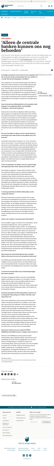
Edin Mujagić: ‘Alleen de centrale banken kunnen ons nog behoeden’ (31, 17)
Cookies (45, 448)
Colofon (33, 448)
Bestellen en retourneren (6, 424)
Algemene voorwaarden (23, 448)
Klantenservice (7, 412)
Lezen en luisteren (7, 427)
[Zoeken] (41, 6)
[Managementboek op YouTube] (27, 455)
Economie (14, 17)
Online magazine (7, 17)
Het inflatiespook (26, 59)
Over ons (5, 415)
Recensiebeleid (6, 432)
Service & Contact (36, 450)
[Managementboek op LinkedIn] (24, 455)
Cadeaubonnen (20, 420)
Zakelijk (18, 412)
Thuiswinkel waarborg (11, 448)
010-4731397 (50, 11)
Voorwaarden (6, 420)
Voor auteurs (6, 430)
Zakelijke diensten (20, 415)
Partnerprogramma (7, 435)
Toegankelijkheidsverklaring (24, 450)
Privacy (38, 448)
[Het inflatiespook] (42, 83)
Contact (4, 418)
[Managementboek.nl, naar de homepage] (7, 7)
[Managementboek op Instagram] (30, 455)
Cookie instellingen (11, 450)
